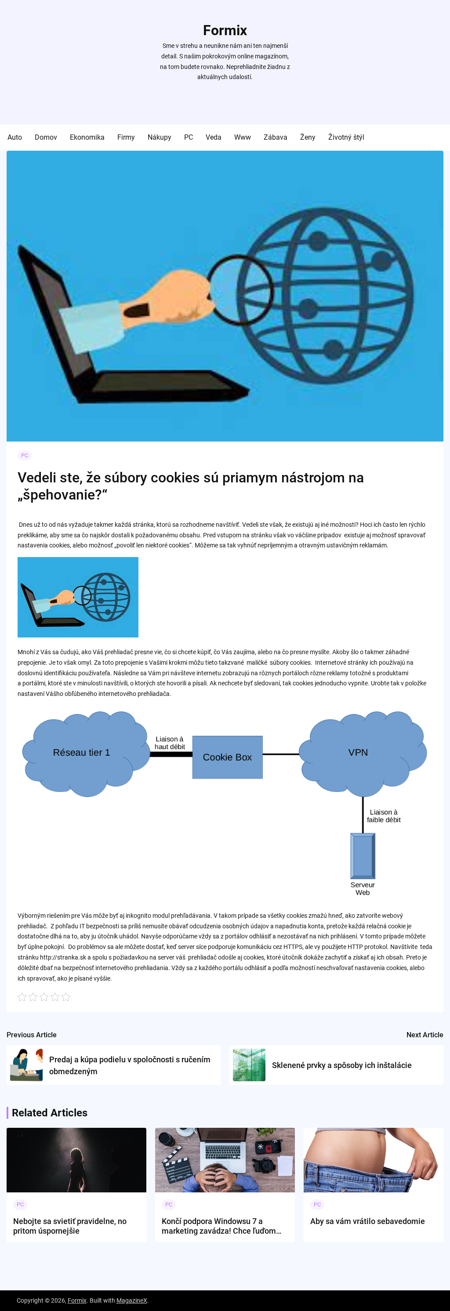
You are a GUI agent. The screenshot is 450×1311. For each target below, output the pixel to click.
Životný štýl (346, 137)
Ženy (308, 137)
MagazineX (131, 1300)
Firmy (126, 137)
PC (188, 137)
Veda (213, 137)
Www (242, 137)
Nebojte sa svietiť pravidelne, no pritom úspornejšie (70, 1226)
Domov (46, 137)
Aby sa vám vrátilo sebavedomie (367, 1221)
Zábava (275, 137)
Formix (225, 30)
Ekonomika (87, 137)
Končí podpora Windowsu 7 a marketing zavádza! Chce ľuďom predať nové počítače (219, 1226)
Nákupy (159, 137)
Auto (14, 137)
